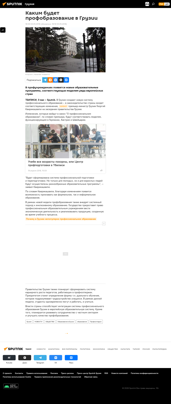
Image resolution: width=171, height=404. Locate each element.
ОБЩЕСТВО (50, 322)
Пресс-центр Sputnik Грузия (89, 373)
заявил (63, 106)
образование (82, 322)
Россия (146, 349)
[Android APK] (11, 386)
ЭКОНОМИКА (99, 349)
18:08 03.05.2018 (32, 24)
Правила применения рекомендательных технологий (57, 377)
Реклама (54, 373)
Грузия (29, 322)
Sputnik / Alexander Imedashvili (38, 74)
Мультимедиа (159, 349)
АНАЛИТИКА (53, 349)
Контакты (19, 373)
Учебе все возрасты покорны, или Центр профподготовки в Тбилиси (55, 163)
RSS (106, 373)
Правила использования (36, 373)
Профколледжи (96, 322)
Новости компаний (119, 373)
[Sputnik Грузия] (13, 6)
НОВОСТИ (38, 322)
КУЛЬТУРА (125, 349)
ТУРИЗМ (136, 349)
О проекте (7, 373)
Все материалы (69, 349)
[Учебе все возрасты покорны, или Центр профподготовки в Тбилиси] (65, 141)
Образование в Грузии (66, 322)
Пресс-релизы (67, 373)
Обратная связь (91, 377)
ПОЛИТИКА (85, 349)
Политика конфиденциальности (144, 373)
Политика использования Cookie (17, 377)
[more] (101, 170)
